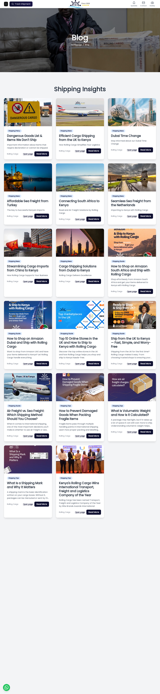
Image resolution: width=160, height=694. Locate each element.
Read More (41, 153)
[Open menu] (6, 4)
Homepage (76, 44)
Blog (87, 44)
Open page (28, 154)
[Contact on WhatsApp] (6, 687)
